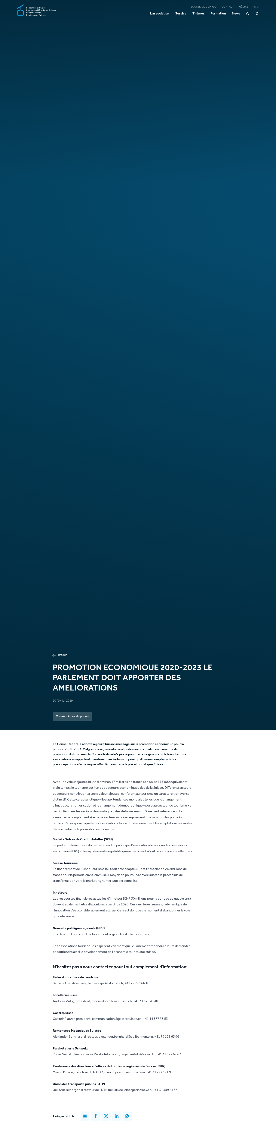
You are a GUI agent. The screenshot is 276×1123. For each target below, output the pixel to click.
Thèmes (198, 14)
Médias (243, 7)
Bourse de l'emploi (204, 7)
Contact (228, 7)
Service (180, 14)
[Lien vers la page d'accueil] (36, 10)
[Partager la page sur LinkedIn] (116, 1116)
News (236, 14)
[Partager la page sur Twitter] (106, 1116)
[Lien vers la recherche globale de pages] (248, 14)
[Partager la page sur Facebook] (95, 1116)
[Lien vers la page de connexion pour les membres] (257, 14)
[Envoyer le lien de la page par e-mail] (85, 1116)
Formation (218, 14)
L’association (159, 14)
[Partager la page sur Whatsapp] (127, 1116)
